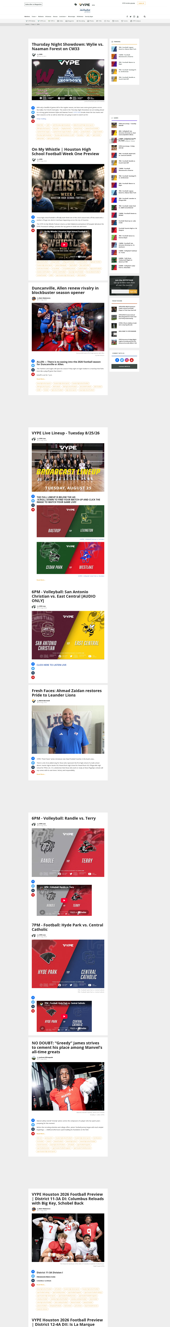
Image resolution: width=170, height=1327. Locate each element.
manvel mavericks (42, 1145)
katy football (73, 265)
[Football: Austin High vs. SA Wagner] (114, 230)
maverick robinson (42, 1309)
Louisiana (62, 16)
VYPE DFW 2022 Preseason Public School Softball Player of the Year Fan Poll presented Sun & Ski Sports (128, 309)
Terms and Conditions (124, 141)
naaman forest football (91, 128)
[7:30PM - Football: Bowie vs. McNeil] (114, 215)
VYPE (40, 54)
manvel (49, 1141)
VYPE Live (43, 21)
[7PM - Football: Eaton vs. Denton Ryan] (114, 237)
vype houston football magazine (61, 1148)
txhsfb (51, 275)
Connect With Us (124, 366)
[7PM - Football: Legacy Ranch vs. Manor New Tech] (114, 49)
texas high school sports (44, 383)
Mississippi (71, 16)
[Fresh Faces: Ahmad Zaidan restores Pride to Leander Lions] (68, 729)
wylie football (96, 135)
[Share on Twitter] (33, 112)
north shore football (42, 268)
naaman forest (78, 128)
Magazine (71, 21)
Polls (100, 21)
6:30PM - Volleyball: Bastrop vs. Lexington (92, 539)
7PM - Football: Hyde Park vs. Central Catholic (67, 927)
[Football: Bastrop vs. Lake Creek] (114, 222)
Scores (126, 21)
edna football (93, 1299)
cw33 (48, 125)
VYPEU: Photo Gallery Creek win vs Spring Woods (128, 324)
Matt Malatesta (44, 298)
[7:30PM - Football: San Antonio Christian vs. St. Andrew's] (114, 245)
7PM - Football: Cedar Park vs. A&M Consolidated (127, 207)
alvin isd (39, 1138)
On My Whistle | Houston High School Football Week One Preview (65, 151)
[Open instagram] (134, 16)
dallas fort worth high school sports (83, 125)
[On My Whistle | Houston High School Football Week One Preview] (68, 188)
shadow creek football (43, 272)
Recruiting (82, 21)
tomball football (41, 275)
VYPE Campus (137, 21)
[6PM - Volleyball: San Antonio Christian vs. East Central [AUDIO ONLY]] (68, 635)
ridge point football (95, 268)
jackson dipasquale (61, 265)
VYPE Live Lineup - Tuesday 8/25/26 (66, 433)
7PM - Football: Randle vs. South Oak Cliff (127, 78)
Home (27, 24)
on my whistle (55, 268)
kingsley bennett (66, 128)
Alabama (41, 16)
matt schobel (67, 1306)
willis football (81, 275)
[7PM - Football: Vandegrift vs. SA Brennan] (114, 71)
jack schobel (78, 1306)
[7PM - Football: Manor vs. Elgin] (114, 64)
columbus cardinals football (78, 1299)
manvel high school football (87, 1141)
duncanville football (85, 386)
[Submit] (145, 16)
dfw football (56, 386)
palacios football (42, 1306)
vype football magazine (83, 1145)
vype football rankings (43, 1292)
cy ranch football (82, 262)
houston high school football (80, 383)
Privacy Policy (113, 141)
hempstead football (55, 1306)
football (46, 390)
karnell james (97, 1138)
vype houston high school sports (65, 275)
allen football (97, 386)
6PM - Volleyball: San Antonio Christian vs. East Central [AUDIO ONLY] (64, 596)
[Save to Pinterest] (33, 121)
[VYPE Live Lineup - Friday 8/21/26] (114, 147)
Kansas (55, 16)
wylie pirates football (53, 138)
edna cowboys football (61, 1302)
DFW (38, 24)
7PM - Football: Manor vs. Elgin (127, 63)
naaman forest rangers (43, 132)
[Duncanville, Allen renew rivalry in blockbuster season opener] (68, 327)
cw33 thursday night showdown (61, 125)
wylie (88, 135)
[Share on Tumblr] (33, 116)
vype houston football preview (82, 1148)
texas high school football (76, 272)
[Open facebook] (127, 16)
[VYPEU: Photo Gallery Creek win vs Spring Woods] (114, 325)
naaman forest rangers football (62, 132)
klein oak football (85, 265)
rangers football (97, 132)
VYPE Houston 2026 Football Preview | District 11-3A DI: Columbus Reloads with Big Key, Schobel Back (68, 1199)
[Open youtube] (137, 16)
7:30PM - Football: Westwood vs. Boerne (126, 55)
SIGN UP (141, 3)
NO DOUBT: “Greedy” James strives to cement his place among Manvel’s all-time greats (67, 1047)
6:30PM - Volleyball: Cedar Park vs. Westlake (91, 576)
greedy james (48, 1138)
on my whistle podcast (68, 268)
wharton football (75, 1302)
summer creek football (59, 272)
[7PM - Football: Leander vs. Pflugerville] (114, 200)
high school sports (71, 390)
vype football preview (43, 1148)
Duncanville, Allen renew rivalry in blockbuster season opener (65, 290)
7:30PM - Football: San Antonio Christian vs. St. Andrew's (127, 245)
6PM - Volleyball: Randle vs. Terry (64, 818)
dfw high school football (70, 386)
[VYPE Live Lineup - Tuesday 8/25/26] (68, 467)
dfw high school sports (43, 128)
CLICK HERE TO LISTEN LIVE (51, 664)
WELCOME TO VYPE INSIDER (127, 331)
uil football (71, 1145)
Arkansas (48, 16)
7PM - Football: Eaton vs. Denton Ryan (127, 236)
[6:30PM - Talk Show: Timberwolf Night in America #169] (114, 260)
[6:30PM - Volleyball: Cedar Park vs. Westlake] (114, 267)
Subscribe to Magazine (33, 4)
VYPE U (53, 21)
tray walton (80, 135)
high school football (57, 390)
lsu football (40, 1141)
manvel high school (71, 1141)
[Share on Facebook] (33, 108)
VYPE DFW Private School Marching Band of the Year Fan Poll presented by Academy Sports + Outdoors (128, 318)
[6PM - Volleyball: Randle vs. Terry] (68, 852)
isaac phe (55, 128)
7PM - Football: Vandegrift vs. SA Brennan (127, 70)
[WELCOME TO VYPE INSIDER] (114, 334)
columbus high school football (59, 1299)
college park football (68, 262)
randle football (82, 268)
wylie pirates (40, 138)
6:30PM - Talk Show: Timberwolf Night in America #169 (125, 260)
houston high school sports (44, 265)
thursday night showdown (44, 135)
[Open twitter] (130, 16)
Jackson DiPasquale (46, 1057)
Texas (34, 16)
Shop (108, 21)
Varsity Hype (89, 16)
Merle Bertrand (44, 701)
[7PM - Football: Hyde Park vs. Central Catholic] (68, 964)
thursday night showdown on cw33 (64, 135)
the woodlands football (92, 272)
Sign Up (133, 291)
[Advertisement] (85, 29)
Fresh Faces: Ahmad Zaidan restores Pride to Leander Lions (67, 693)
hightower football (95, 262)
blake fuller (40, 125)
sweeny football (87, 1302)
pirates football (85, 132)
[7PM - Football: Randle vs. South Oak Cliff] (114, 79)
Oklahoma (80, 16)
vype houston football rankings (93, 1292)
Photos (92, 21)
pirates (76, 132)
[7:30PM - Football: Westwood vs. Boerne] (114, 56)
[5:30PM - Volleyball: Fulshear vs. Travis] (114, 252)
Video (61, 21)
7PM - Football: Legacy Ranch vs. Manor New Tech (127, 48)
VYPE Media (31, 21)
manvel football (58, 1141)
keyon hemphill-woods (91, 1306)
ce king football (55, 262)
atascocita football (42, 262)
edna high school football (44, 1302)
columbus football (42, 1299)
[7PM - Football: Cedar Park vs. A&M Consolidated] (114, 207)
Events (117, 21)
